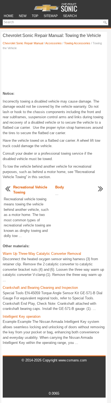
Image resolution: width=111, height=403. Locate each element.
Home (8, 16)
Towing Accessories (77, 43)
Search (70, 16)
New (22, 16)
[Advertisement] (54, 72)
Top (35, 16)
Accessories (53, 43)
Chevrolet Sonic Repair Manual (23, 43)
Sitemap (51, 16)
